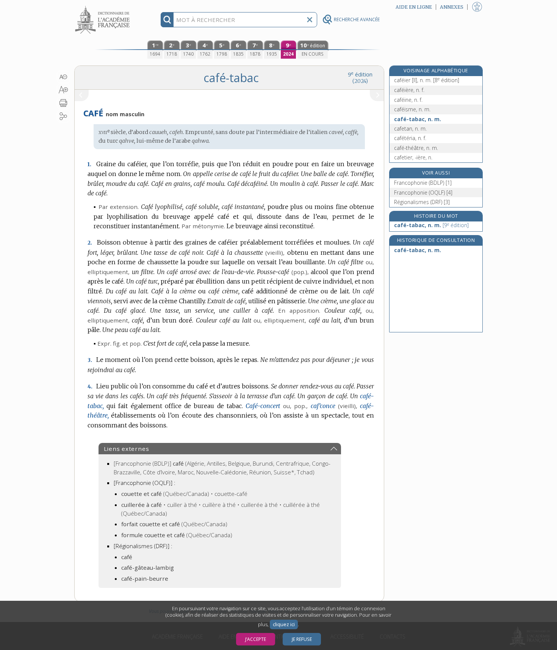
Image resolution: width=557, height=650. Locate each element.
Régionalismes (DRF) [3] (422, 202)
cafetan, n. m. (410, 128)
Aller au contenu (103, 6)
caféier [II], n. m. (426, 80)
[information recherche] (167, 19)
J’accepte (255, 639)
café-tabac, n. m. (417, 119)
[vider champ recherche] (309, 19)
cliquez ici (284, 624)
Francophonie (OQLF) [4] (423, 192)
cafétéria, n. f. (410, 138)
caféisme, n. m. (412, 109)
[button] (63, 77)
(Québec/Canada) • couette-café (184, 493)
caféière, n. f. (409, 90)
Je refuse (302, 639)
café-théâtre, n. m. (416, 147)
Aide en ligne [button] (414, 7)
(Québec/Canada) (174, 524)
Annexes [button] (451, 7)
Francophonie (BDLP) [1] (423, 182)
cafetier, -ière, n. (413, 157)
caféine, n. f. (408, 99)
